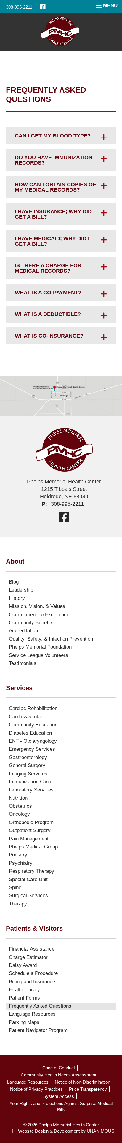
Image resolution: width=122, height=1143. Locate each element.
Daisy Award (23, 965)
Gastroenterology (28, 757)
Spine (15, 887)
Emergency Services (32, 749)
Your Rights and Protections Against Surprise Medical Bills (61, 1106)
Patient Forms (24, 998)
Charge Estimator (28, 957)
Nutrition (18, 798)
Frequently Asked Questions (40, 1006)
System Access (58, 1096)
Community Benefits (31, 622)
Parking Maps (24, 1022)
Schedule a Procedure (33, 973)
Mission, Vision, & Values (37, 606)
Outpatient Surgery (30, 830)
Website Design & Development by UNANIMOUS (66, 1130)
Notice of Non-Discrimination (82, 1081)
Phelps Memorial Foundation (40, 647)
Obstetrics (20, 806)
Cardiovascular (25, 717)
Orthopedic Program (31, 822)
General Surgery (27, 765)
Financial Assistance (31, 949)
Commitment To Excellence (39, 614)
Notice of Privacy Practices (36, 1089)
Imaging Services (28, 774)
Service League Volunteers (38, 655)
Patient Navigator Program (38, 1030)
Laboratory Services (31, 790)
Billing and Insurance (32, 981)
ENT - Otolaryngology (33, 741)
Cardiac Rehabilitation (33, 708)
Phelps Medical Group (33, 847)
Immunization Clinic (30, 782)
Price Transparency (88, 1089)
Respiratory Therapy (31, 871)
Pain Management (29, 839)
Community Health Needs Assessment (58, 1074)
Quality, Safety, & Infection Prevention (51, 639)
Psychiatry (21, 863)
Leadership (21, 590)
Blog (14, 582)
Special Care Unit (28, 879)
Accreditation (23, 630)
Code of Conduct (58, 1067)
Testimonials (22, 663)
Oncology (19, 814)
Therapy (18, 904)
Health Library (24, 989)
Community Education (33, 725)
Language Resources (32, 1014)
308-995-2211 (19, 7)
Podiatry (18, 855)
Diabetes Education (30, 733)
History (17, 598)
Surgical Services (28, 895)
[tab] (61, 135)
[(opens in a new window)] (43, 7)
